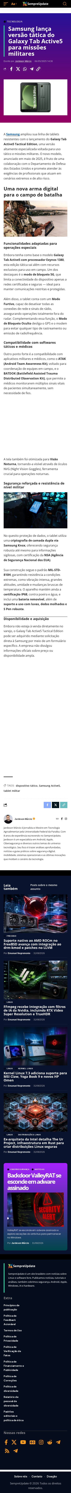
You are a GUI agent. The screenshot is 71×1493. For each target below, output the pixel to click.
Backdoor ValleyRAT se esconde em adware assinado (34, 1181)
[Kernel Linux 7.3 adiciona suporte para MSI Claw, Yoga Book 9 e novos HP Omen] (35, 1046)
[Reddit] (49, 1442)
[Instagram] (65, 819)
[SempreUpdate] (35, 4)
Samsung (13, 134)
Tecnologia (14, 22)
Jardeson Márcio (23, 61)
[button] (7, 3)
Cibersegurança (19, 1169)
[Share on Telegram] (31, 69)
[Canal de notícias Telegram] (15, 1451)
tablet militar (12, 791)
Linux (10, 1002)
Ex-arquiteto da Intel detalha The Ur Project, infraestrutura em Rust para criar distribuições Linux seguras (34, 1143)
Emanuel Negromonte (19, 953)
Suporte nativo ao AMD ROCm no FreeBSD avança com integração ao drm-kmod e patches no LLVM (32, 944)
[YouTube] (23, 1442)
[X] (14, 1442)
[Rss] (7, 1451)
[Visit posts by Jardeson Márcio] (8, 819)
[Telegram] (58, 1442)
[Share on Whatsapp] (25, 69)
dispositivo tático (27, 785)
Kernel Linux (25, 1069)
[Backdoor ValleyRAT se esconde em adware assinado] (35, 1210)
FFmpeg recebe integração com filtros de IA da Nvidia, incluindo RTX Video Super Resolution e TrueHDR (35, 1010)
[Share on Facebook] (11, 69)
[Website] (57, 819)
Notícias (40, 1169)
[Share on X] (18, 69)
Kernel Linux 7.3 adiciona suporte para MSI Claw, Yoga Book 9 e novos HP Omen (35, 1077)
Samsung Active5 (49, 785)
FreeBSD (11, 936)
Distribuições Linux (29, 1135)
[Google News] (32, 1442)
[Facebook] (62, 819)
